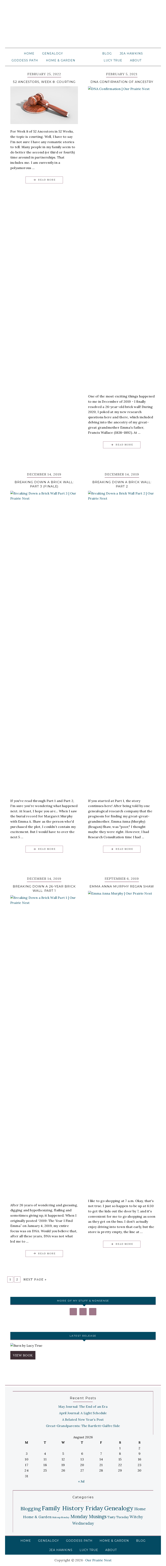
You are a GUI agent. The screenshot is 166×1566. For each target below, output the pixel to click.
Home (140, 1508)
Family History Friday (72, 1508)
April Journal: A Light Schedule (83, 1413)
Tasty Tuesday (118, 1517)
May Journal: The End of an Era (82, 1406)
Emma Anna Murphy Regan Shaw (121, 886)
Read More (47, 179)
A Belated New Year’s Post (83, 1419)
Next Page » (35, 1279)
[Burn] (83, 1345)
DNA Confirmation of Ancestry (121, 82)
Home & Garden (37, 1517)
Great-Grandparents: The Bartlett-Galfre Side (83, 1426)
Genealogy (119, 1508)
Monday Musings (88, 1516)
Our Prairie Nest (83, 26)
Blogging (30, 1508)
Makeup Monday (61, 1517)
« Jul (81, 1481)
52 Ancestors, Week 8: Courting (44, 82)
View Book (23, 1355)
